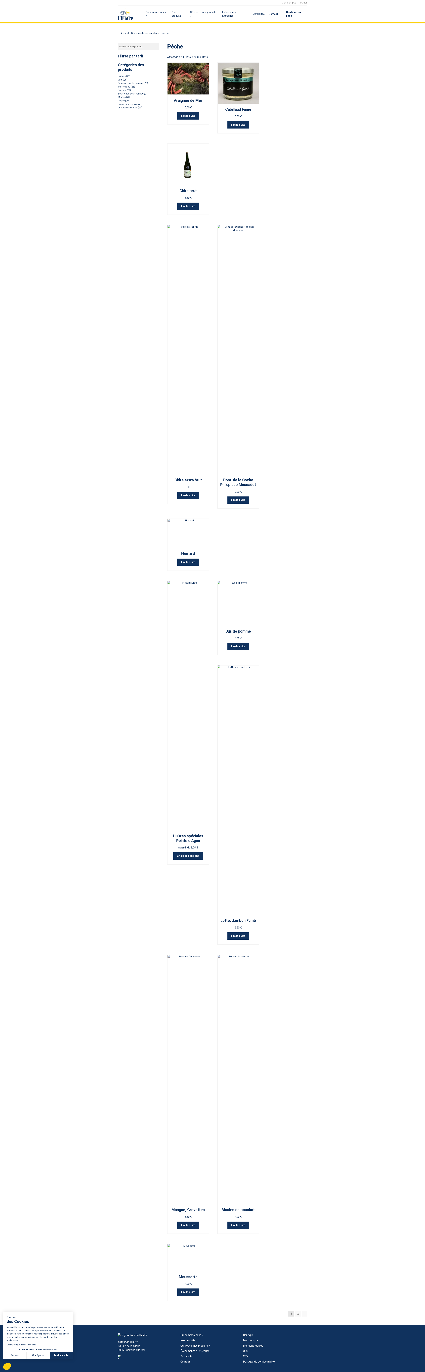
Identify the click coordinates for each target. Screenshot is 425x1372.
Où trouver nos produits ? (203, 14)
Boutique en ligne (293, 14)
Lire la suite (188, 115)
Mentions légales (253, 1345)
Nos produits (176, 14)
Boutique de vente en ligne (145, 33)
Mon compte (289, 2)
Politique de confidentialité (259, 1361)
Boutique (248, 1335)
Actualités (259, 13)
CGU (245, 1351)
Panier (303, 2)
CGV (245, 1356)
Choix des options (188, 855)
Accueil (125, 33)
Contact (273, 13)
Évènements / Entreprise (230, 14)
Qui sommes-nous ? (155, 14)
